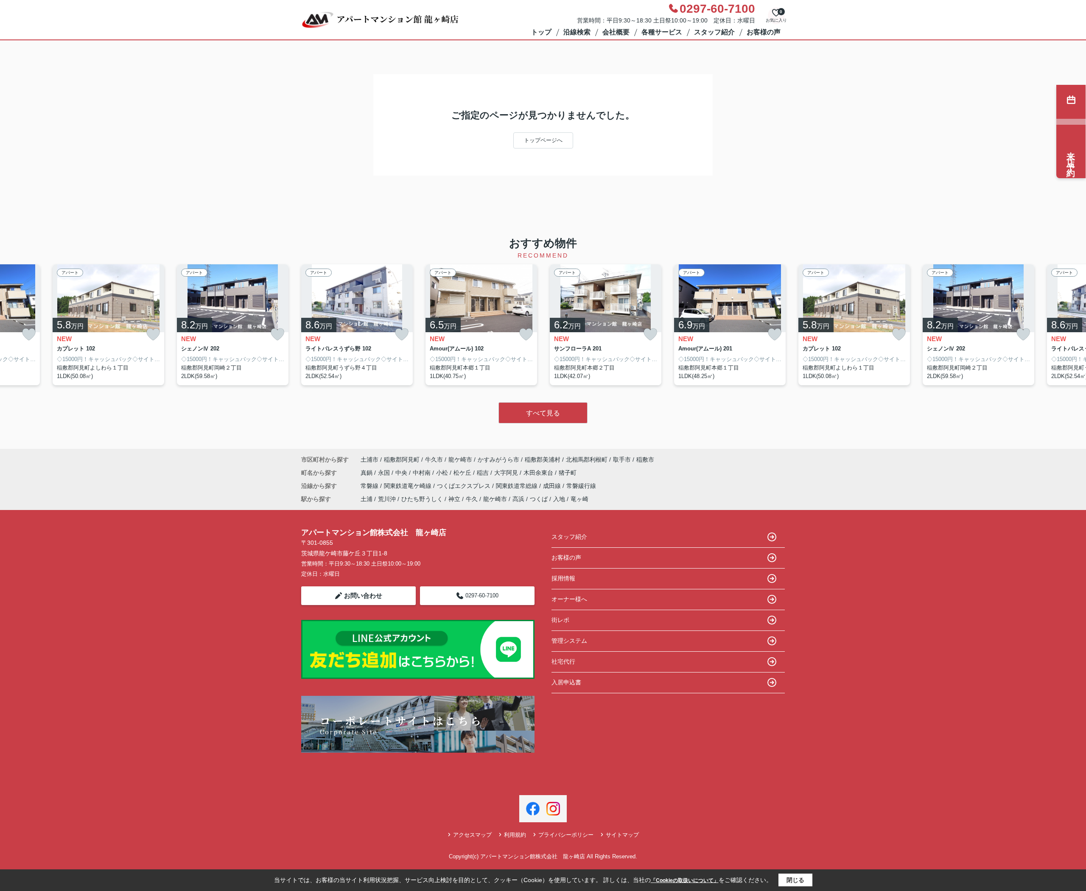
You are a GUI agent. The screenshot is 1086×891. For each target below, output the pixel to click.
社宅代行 (563, 661)
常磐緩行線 (581, 485)
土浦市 (369, 459)
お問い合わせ (363, 595)
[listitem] (357, 325)
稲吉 (483, 472)
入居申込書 (566, 682)
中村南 (422, 472)
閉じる (795, 880)
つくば (539, 499)
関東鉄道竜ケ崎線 (408, 485)
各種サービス (661, 32)
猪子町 (568, 472)
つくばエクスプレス (464, 485)
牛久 (472, 499)
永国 (385, 472)
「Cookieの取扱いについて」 (685, 880)
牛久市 (434, 459)
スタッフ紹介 (714, 32)
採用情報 (563, 578)
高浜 (518, 499)
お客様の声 (764, 32)
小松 (443, 472)
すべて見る (543, 413)
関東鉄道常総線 (517, 485)
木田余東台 (539, 472)
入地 (559, 499)
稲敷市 (645, 459)
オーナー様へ (569, 599)
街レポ (560, 619)
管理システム (569, 640)
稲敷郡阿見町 (402, 459)
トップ (541, 32)
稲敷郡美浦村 (542, 459)
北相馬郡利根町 (586, 459)
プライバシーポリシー (565, 835)
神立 (454, 499)
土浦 (366, 499)
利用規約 (515, 835)
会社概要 (616, 32)
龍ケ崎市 (460, 459)
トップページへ (543, 140)
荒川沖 (387, 499)
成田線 (553, 485)
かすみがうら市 (498, 459)
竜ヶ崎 (579, 499)
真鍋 (367, 472)
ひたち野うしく (422, 499)
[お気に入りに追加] (29, 334)
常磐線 (370, 485)
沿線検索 (577, 32)
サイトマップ (622, 835)
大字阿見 (507, 472)
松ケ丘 (463, 472)
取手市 (622, 459)
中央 (402, 472)
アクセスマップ (472, 835)
